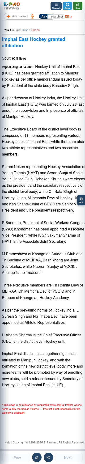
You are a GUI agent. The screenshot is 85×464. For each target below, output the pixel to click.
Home (25, 30)
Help (7, 442)
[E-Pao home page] (37, 457)
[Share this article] (48, 457)
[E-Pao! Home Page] (11, 6)
